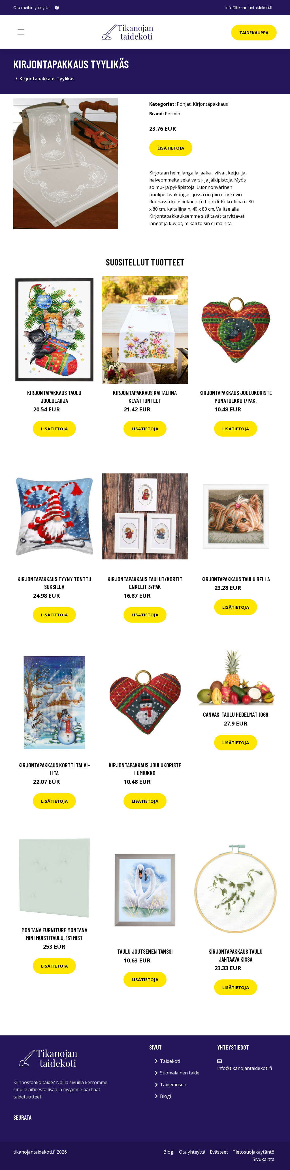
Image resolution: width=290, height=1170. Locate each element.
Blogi (165, 1096)
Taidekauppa (253, 32)
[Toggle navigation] (21, 32)
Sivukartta (263, 1159)
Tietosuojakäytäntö (253, 1152)
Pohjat (184, 104)
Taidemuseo (173, 1085)
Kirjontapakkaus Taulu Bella (235, 578)
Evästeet (219, 1152)
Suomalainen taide (179, 1073)
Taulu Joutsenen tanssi (145, 951)
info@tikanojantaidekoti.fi (248, 7)
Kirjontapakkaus (210, 104)
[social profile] (57, 7)
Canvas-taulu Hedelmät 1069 (235, 714)
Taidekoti (170, 1061)
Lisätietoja (170, 148)
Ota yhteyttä (192, 1152)
